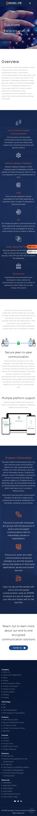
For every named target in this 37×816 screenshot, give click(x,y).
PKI (4, 704)
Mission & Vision (9, 689)
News (5, 678)
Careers (6, 697)
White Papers (8, 788)
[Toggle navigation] (29, 3)
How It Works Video (10, 797)
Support (6, 738)
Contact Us (32, 251)
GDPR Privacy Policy (10, 746)
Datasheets (7, 783)
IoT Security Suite (9, 725)
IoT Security (7, 764)
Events (5, 680)
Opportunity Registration (12, 675)
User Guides (7, 791)
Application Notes (10, 785)
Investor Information (10, 686)
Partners (6, 695)
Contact (6, 741)
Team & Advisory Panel (11, 683)
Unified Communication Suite (14, 728)
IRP (4, 707)
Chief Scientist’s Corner (11, 794)
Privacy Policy (8, 743)
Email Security (8, 756)
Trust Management (10, 710)
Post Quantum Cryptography (14, 713)
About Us (6, 672)
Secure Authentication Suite (13, 722)
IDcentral (6, 731)
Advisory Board (8, 692)
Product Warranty (9, 749)
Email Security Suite (10, 720)
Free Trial (31, 246)
